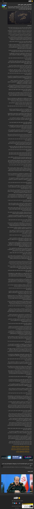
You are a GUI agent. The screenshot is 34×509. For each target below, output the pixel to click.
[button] (32, 466)
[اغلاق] (22, 503)
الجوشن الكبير (27, 446)
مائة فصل (13, 446)
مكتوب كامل (22, 446)
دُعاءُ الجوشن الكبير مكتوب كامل (25, 4)
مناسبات (18, 451)
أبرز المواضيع (22, 451)
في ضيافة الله (27, 451)
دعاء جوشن (17, 446)
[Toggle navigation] (3, 1)
